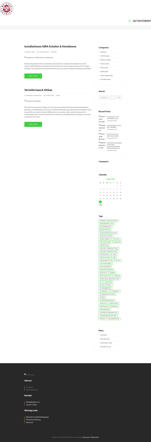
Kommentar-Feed (106, 343)
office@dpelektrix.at (32, 402)
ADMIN (54, 52)
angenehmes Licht (107, 223)
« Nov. (101, 205)
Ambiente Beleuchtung (108, 220)
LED (114, 257)
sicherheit (104, 291)
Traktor (103, 303)
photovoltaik (105, 275)
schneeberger (105, 288)
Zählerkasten (113, 318)
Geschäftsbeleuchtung (109, 248)
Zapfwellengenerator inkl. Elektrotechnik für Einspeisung (114, 145)
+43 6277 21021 (31, 405)
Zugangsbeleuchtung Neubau (114, 126)
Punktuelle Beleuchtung (109, 279)
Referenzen (29, 95)
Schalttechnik (105, 285)
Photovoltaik (104, 64)
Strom (102, 297)
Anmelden (103, 335)
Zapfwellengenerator (109, 312)
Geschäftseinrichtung (108, 251)
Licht (118, 260)
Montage (103, 272)
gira (114, 254)
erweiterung (105, 239)
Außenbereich (105, 226)
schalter (108, 282)
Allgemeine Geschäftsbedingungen (37, 417)
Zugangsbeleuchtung (108, 315)
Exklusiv (117, 242)
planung (117, 275)
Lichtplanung (105, 266)
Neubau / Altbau (30, 52)
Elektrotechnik (106, 236)
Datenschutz (95, 437)
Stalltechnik (104, 71)
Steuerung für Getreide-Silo (113, 117)
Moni (58, 95)
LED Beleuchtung (106, 260)
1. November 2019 (44, 52)
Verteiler (103, 306)
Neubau (112, 272)
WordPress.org (105, 347)
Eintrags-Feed (105, 339)
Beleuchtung (105, 229)
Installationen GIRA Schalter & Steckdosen (50, 46)
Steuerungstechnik (106, 75)
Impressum (29, 422)
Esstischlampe (105, 242)
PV (101, 282)
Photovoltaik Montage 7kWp (113, 135)
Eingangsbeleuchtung (108, 233)
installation (105, 257)
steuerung (115, 291)
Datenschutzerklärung (33, 420)
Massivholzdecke (106, 269)
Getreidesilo (105, 254)
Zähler (102, 318)
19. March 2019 (50, 95)
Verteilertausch (37, 95)
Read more (33, 76)
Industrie (103, 52)
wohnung (114, 306)
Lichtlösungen (104, 56)
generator (104, 245)
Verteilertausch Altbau (38, 89)
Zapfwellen (104, 309)
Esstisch (116, 239)
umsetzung (114, 303)
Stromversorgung (107, 300)
